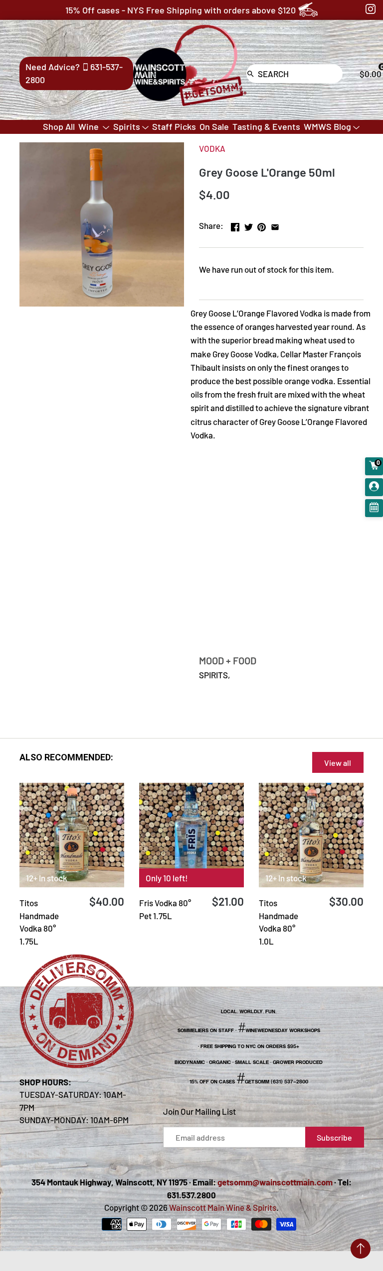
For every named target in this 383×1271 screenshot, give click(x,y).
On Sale (214, 126)
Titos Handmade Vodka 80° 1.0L (278, 922)
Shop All (59, 126)
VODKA (212, 148)
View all (337, 762)
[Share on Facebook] (235, 224)
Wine (89, 126)
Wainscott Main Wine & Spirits (222, 1207)
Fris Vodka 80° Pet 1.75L (165, 909)
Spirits (126, 126)
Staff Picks (174, 126)
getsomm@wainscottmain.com (275, 1182)
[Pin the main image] (261, 224)
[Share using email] (275, 224)
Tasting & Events (266, 126)
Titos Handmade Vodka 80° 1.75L (39, 922)
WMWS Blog (327, 126)
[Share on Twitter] (248, 224)
